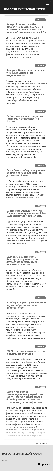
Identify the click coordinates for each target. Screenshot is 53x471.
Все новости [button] (41, 443)
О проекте (44, 464)
